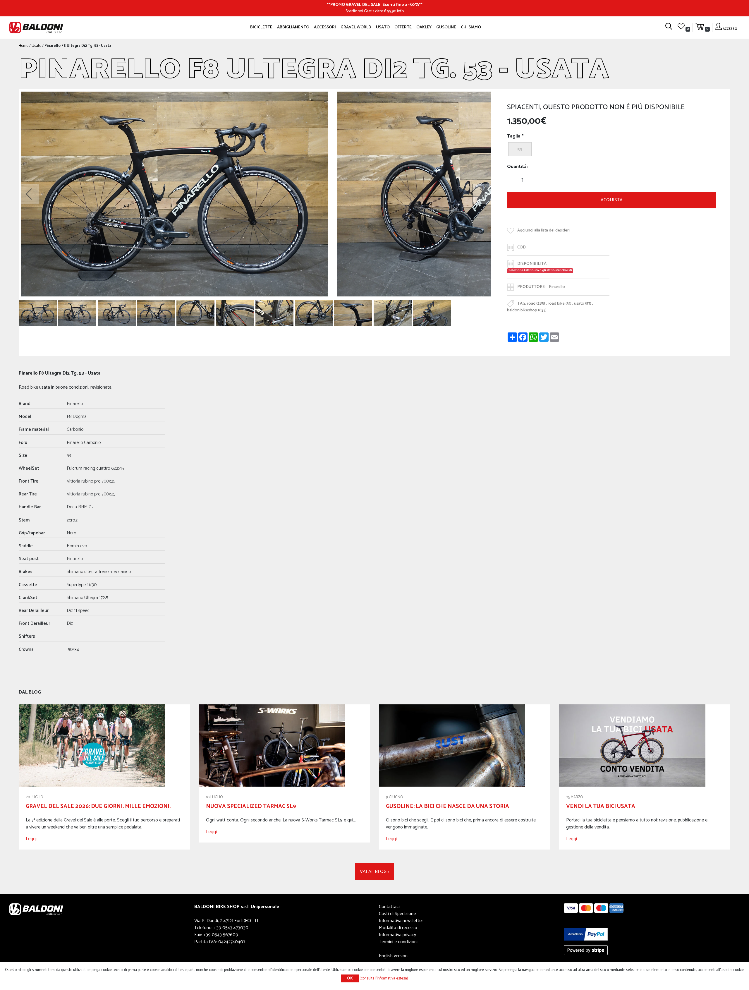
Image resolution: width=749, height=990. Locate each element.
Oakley (424, 27)
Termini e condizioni (398, 942)
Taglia (513, 136)
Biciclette (261, 27)
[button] (29, 194)
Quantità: (517, 166)
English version (393, 956)
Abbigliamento (293, 27)
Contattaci (389, 907)
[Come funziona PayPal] (586, 934)
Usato (383, 27)
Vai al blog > (374, 872)
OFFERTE (403, 27)
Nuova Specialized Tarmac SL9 (251, 806)
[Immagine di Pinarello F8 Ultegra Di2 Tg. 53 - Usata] (38, 313)
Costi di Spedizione (397, 914)
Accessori (325, 27)
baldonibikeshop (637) (527, 310)
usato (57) (582, 303)
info (400, 11)
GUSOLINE (446, 27)
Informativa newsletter (401, 921)
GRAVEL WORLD (356, 27)
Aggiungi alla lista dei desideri (543, 230)
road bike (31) (559, 303)
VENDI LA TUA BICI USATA (600, 806)
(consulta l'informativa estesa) (384, 978)
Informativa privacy (397, 935)
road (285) (536, 303)
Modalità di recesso (398, 928)
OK (350, 978)
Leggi (31, 839)
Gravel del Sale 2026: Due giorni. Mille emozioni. (98, 806)
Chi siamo (471, 27)
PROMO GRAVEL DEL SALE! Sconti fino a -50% (374, 4)
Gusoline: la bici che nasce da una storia (447, 806)
